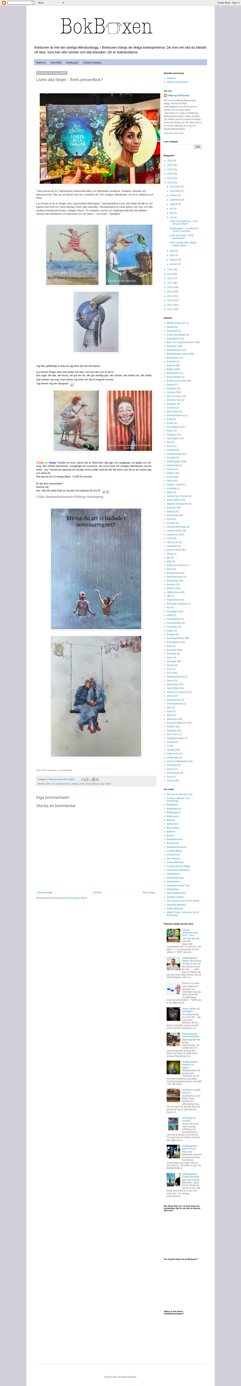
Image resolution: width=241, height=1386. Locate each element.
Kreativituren (173, 881)
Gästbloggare (72, 62)
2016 (170, 287)
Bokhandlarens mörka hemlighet (190, 1035)
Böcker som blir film (177, 380)
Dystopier (171, 404)
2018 (170, 278)
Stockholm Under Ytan (178, 885)
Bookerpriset (173, 373)
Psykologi (172, 626)
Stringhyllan (173, 889)
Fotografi (171, 450)
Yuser (169, 776)
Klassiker (171, 507)
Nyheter (171, 588)
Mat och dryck (174, 550)
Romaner (171, 650)
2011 (170, 309)
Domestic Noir (174, 400)
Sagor (170, 657)
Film (169, 442)
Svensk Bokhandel (176, 893)
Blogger (132, 1377)
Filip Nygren (173, 438)
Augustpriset (173, 338)
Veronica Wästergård (177, 761)
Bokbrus (171, 820)
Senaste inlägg (45, 892)
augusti (174, 204)
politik (170, 615)
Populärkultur (173, 619)
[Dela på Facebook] (94, 779)
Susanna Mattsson (176, 723)
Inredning (171, 488)
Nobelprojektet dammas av (189, 1063)
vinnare (170, 769)
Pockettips (172, 611)
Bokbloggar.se (174, 812)
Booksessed (173, 843)
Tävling (170, 750)
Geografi (171, 457)
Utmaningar (173, 757)
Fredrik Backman (175, 877)
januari (174, 264)
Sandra (170, 665)
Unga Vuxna (173, 753)
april (172, 251)
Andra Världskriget (176, 334)
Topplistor (172, 730)
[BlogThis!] (86, 779)
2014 (170, 296)
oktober (174, 195)
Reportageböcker (176, 638)
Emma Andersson (176, 415)
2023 (170, 173)
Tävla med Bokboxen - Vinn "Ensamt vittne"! (183, 222)
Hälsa (170, 480)
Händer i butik (174, 484)
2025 (170, 165)
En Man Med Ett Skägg (178, 866)
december (175, 186)
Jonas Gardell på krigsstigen (191, 1010)
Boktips (75, 784)
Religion (171, 634)
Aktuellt (170, 327)
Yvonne (170, 780)
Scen (169, 669)
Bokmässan (173, 357)
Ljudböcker (172, 534)
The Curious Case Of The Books (183, 900)
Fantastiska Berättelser (178, 870)
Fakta (169, 430)
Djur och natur (174, 396)
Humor (170, 477)
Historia (171, 473)
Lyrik (169, 538)
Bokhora (171, 831)
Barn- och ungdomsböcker (58, 784)
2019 (170, 274)
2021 (170, 182)
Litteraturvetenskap (176, 527)
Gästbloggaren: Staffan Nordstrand (191, 959)
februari (174, 259)
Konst (82, 784)
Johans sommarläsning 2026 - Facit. (190, 933)
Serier (170, 680)
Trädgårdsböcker (175, 738)
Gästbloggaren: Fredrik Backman (190, 1175)
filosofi (170, 446)
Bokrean (171, 365)
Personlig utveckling (177, 603)
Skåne (170, 696)
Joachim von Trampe (177, 496)
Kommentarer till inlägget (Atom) (70, 898)
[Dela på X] (90, 779)
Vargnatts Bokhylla (176, 904)
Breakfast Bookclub (176, 847)
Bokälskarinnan (175, 839)
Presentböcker (92, 784)
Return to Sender (191, 983)
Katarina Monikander (177, 504)
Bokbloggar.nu (174, 808)
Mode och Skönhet (176, 565)
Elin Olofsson (173, 858)
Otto (169, 596)
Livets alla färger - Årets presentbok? (181, 236)
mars (172, 255)
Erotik (169, 419)
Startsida (97, 892)
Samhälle (171, 661)
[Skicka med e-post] (83, 779)
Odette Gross (173, 592)
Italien (170, 492)
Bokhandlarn (173, 828)
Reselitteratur (173, 642)
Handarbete (173, 465)
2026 (170, 160)
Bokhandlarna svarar (177, 353)
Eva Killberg (173, 427)
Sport (169, 711)
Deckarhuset (173, 854)
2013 (170, 300)
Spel (169, 707)
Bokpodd (171, 361)
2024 (170, 169)
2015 (170, 291)
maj (172, 217)
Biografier (172, 346)
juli (171, 208)
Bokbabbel (172, 804)
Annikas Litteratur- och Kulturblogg (178, 799)
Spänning (172, 719)
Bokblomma (173, 816)
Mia (168, 557)
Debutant (171, 388)
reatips (170, 630)
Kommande (172, 515)
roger (169, 646)
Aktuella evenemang (92, 62)
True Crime (172, 734)
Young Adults (173, 773)
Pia (168, 607)
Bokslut (170, 835)
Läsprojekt (172, 546)
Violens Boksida (175, 908)
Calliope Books (174, 851)
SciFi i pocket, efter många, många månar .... (183, 244)
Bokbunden (172, 824)
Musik (170, 569)
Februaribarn (173, 874)
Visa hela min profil (173, 133)
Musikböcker (173, 573)
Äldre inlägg (149, 892)
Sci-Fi (169, 673)
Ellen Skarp (172, 411)
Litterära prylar (174, 530)
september (175, 199)
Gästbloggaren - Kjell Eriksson (190, 1147)
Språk (170, 715)
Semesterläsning (175, 676)
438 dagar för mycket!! (189, 1119)
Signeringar (173, 684)
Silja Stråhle (106, 784)
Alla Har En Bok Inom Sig (179, 794)
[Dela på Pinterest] (97, 779)
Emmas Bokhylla (175, 862)
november (175, 191)
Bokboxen (41, 62)
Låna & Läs (172, 542)
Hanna (170, 469)
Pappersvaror (174, 599)
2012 (170, 305)
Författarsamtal (174, 454)
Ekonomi (171, 407)
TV (168, 746)
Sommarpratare (175, 703)
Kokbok (170, 511)
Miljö (169, 561)
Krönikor (171, 523)
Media (170, 553)
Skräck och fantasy (176, 692)
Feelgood (171, 434)
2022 (170, 178)
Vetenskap (172, 765)
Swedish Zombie (175, 897)
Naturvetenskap (175, 576)
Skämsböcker (174, 700)
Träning (171, 742)
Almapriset (172, 330)
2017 (170, 283)
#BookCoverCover (176, 323)
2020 (170, 269)
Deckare (171, 392)
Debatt (170, 384)
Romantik (171, 653)
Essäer (170, 423)
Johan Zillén (55, 62)
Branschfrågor (174, 377)
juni (172, 213)
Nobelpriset (172, 580)
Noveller (171, 584)
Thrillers (171, 726)
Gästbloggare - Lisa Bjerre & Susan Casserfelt (183, 229)
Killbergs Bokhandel (178, 95)
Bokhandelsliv (174, 350)
